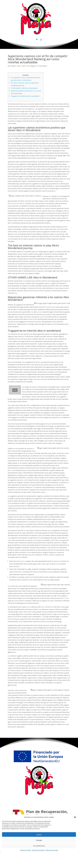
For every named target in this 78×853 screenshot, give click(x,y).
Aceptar (39, 835)
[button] (75, 817)
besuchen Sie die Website (16, 203)
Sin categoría (31, 66)
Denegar (39, 840)
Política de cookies (25, 850)
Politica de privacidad (38, 850)
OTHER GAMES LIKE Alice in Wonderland (24, 88)
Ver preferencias (39, 846)
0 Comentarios (42, 66)
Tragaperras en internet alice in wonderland (25, 96)
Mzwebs (13, 66)
